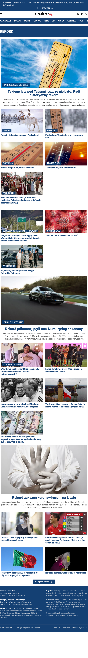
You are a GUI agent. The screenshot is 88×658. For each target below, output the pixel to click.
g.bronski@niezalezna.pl (23, 602)
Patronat (57, 627)
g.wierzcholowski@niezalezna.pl (12, 595)
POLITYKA (71, 21)
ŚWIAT (27, 21)
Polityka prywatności (80, 627)
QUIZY (61, 21)
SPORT (81, 21)
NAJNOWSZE (5, 21)
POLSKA (17, 21)
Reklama (66, 627)
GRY (53, 21)
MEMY (46, 21)
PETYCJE (37, 21)
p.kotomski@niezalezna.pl (22, 604)
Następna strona (42, 582)
